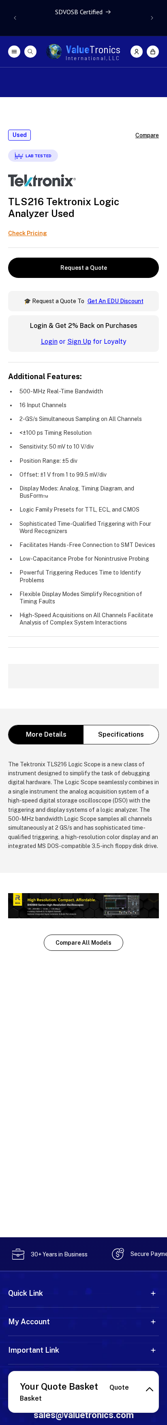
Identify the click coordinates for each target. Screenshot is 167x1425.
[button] (153, 52)
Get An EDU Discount (115, 301)
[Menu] (14, 52)
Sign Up (79, 341)
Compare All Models (83, 942)
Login (49, 341)
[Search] (30, 52)
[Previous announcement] (15, 18)
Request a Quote (83, 268)
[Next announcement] (152, 18)
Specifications (121, 734)
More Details (46, 734)
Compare (147, 135)
